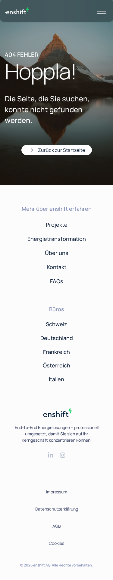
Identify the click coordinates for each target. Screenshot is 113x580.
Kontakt (56, 267)
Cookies (56, 543)
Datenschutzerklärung (56, 509)
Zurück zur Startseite (61, 150)
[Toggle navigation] (101, 11)
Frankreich (56, 351)
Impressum (56, 492)
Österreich (56, 365)
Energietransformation (56, 238)
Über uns (56, 252)
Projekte (56, 224)
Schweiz (56, 324)
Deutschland (56, 338)
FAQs (56, 281)
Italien (56, 379)
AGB (56, 526)
